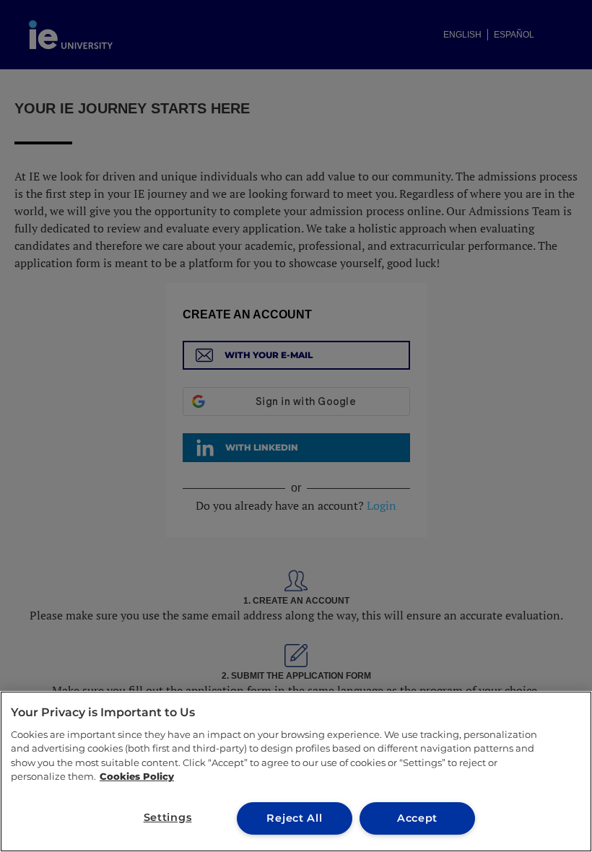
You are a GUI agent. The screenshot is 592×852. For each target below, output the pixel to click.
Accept (417, 818)
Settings (168, 817)
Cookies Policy (137, 776)
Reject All (294, 818)
